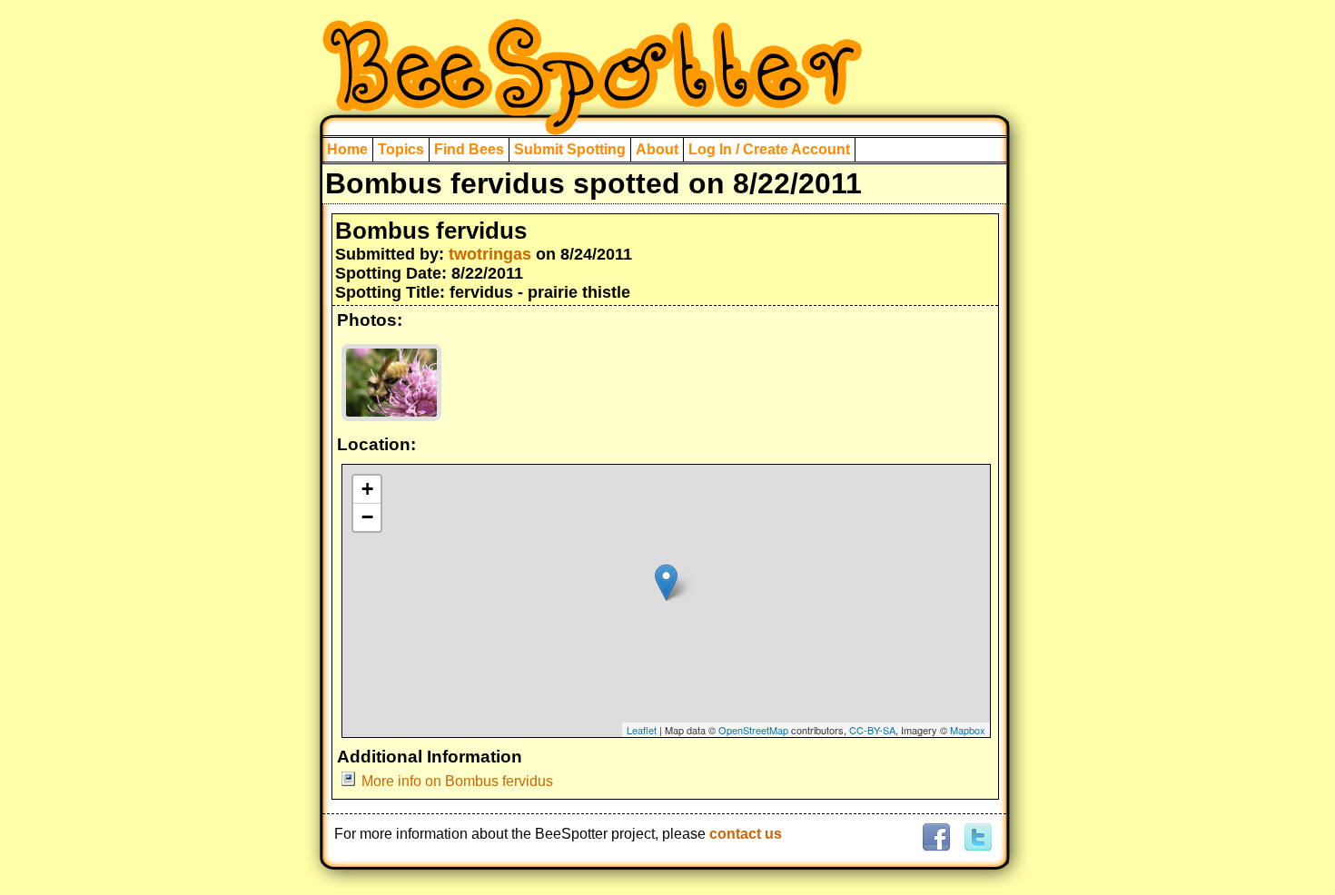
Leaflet (642, 730)
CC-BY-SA (872, 730)
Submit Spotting (570, 149)
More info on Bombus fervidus (457, 781)
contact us (745, 833)
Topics (401, 149)
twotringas (490, 254)
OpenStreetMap (753, 730)
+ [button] (367, 488)
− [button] (367, 517)
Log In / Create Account (769, 149)
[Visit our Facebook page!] (935, 838)
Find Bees (469, 149)
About (657, 149)
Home (347, 149)
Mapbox (967, 730)
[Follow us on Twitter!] (976, 838)
